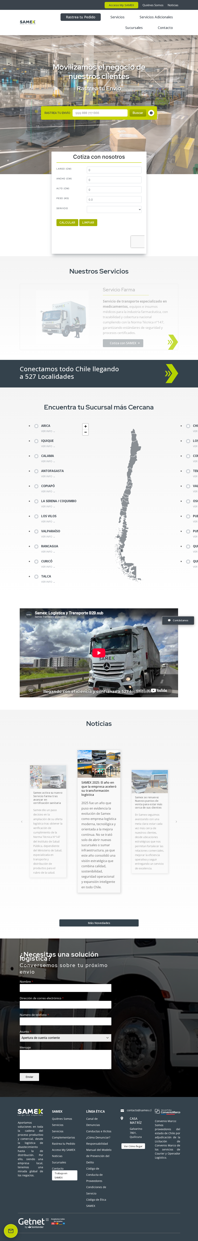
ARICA (45, 426)
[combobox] (65, 1038)
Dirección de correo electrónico (42, 998)
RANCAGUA (49, 546)
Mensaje (25, 1047)
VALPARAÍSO (50, 531)
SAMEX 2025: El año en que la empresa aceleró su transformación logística (48, 793)
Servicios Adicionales (156, 17)
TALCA (46, 576)
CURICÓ (46, 561)
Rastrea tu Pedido (80, 17)
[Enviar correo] (11, 1231)
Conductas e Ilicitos (98, 1131)
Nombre (26, 981)
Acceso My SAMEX (121, 5)
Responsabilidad (97, 1143)
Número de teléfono (34, 1015)
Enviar (29, 1076)
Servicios (117, 17)
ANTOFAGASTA (52, 471)
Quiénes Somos (153, 5)
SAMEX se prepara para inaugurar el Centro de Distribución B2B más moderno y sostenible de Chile (149, 799)
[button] (85, 426)
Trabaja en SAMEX (61, 1175)
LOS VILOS (48, 516)
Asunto (25, 1031)
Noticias (173, 5)
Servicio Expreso (121, 300)
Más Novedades (99, 923)
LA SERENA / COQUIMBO (58, 501)
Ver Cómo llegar (133, 1146)
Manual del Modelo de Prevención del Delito (98, 1156)
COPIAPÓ (48, 486)
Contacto (165, 27)
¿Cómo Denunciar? (98, 1137)
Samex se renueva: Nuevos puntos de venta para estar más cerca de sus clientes (97, 799)
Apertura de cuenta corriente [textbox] (40, 1038)
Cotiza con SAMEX (123, 332)
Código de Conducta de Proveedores (94, 1175)
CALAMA (47, 456)
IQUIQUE (47, 441)
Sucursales (134, 27)
